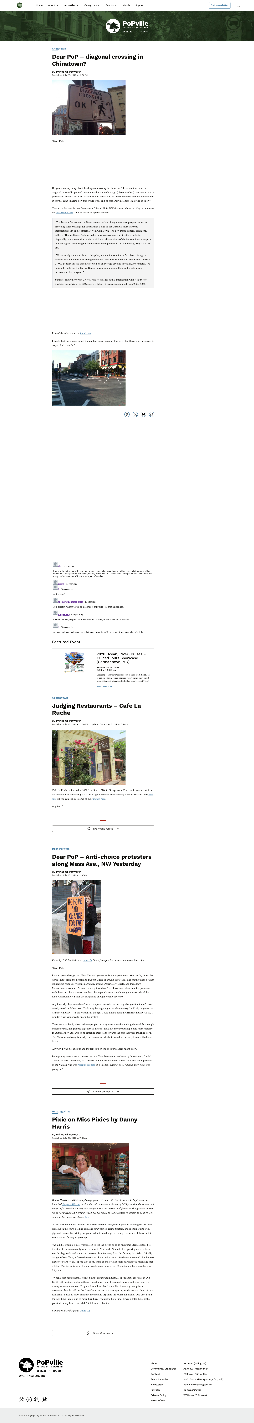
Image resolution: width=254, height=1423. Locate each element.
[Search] (238, 5)
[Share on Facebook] (127, 414)
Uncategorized (61, 1111)
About (51, 5)
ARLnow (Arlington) (194, 1363)
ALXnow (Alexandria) (195, 1368)
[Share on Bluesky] (143, 414)
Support (140, 5)
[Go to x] (21, 1399)
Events (109, 5)
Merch (126, 5)
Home (39, 5)
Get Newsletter (219, 5)
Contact (155, 1374)
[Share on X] (135, 414)
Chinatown (59, 48)
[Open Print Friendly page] (151, 414)
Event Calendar (159, 1379)
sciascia (87, 960)
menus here (99, 798)
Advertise (69, 5)
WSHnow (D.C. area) (195, 1395)
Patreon (155, 1389)
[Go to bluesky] (44, 1399)
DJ (101, 1200)
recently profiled (86, 1064)
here (87, 1217)
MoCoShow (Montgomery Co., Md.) (203, 1379)
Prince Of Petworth (68, 71)
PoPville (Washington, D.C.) (198, 1384)
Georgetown (60, 697)
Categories (90, 5)
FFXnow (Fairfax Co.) (195, 1374)
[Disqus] (103, 522)
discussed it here (64, 212)
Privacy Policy (158, 1395)
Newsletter (157, 1384)
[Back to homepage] (22, 5)
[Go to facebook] (29, 1399)
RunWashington (192, 1389)
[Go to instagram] (36, 1399)
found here (85, 333)
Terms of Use (158, 1400)
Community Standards (163, 1368)
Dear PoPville (61, 848)
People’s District (71, 1204)
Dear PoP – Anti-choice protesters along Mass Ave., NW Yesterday (101, 860)
